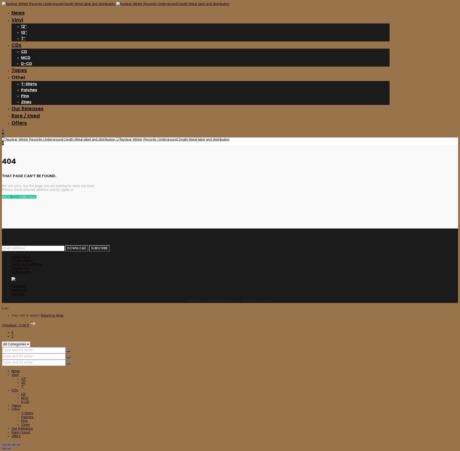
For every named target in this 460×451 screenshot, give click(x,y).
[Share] (13, 444)
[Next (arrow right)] (9, 448)
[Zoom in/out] (4, 444)
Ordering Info (21, 272)
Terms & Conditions (27, 264)
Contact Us (20, 268)
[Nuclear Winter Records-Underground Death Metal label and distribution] (116, 4)
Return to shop (52, 315)
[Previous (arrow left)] (4, 448)
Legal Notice (21, 256)
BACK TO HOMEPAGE (19, 197)
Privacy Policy (22, 260)
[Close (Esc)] (18, 444)
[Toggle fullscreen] (9, 444)
